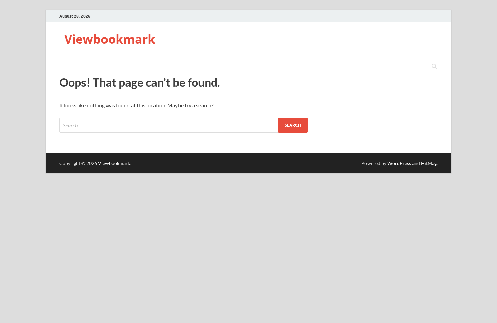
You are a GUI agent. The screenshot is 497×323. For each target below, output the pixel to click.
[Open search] (434, 66)
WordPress (399, 163)
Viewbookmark (109, 39)
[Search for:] (183, 125)
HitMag (429, 163)
